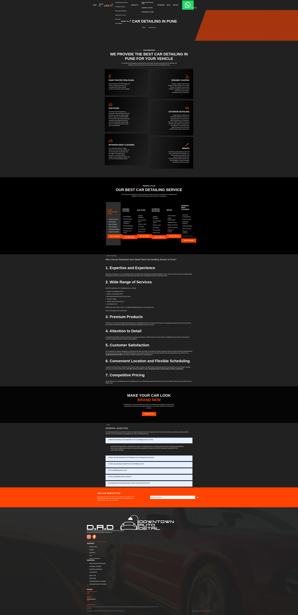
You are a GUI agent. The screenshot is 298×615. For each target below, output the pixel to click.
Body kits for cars (120, 15)
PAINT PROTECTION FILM (147, 3)
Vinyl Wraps (118, 23)
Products (134, 5)
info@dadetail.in (91, 599)
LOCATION (91, 604)
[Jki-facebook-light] (94, 537)
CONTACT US (149, 414)
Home (95, 5)
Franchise (161, 5)
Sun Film (118, 19)
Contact (176, 5)
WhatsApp (192, 7)
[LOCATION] (88, 601)
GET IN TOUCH (115, 236)
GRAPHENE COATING (148, 12)
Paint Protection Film (121, 2)
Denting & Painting (120, 10)
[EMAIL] (88, 593)
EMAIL (89, 597)
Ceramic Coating (120, 6)
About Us (101, 5)
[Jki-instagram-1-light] (89, 537)
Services (109, 5)
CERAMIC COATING (147, 7)
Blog (168, 5)
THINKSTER (207, 611)
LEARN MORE (113, 92)
